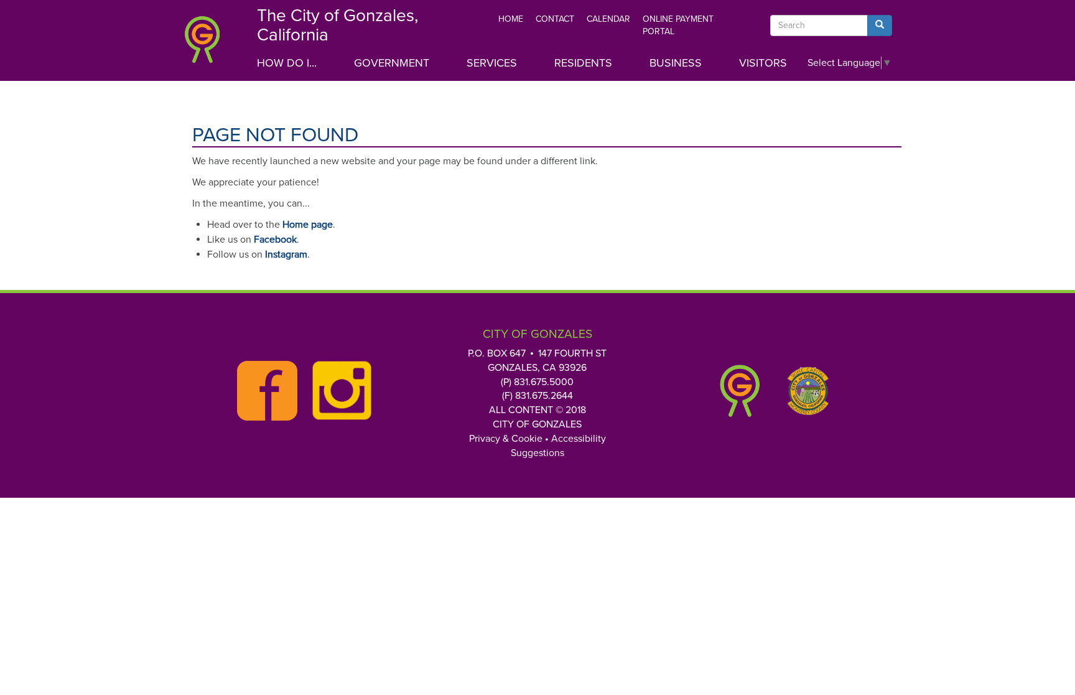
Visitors (763, 63)
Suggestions (537, 453)
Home (510, 19)
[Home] (210, 43)
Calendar (608, 19)
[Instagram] (338, 391)
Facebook (275, 239)
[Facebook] (264, 391)
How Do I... (287, 63)
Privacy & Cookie (505, 438)
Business (675, 63)
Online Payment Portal (678, 25)
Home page (307, 224)
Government (391, 63)
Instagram (286, 254)
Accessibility (578, 438)
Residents (583, 63)
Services (492, 63)
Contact (555, 19)
